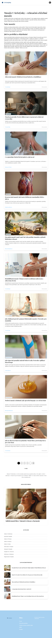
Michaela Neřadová (9, 410)
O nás (20, 621)
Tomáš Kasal (7, 87)
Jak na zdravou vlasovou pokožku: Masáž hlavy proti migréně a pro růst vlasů (25, 441)
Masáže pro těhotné (9, 551)
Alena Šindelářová (8, 248)
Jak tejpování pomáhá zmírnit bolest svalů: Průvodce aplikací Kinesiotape (25, 361)
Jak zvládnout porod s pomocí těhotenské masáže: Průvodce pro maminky (26, 320)
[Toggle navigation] (50, 2)
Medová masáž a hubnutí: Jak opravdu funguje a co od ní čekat (25, 400)
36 (33, 463)
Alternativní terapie (8, 546)
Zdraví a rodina (7, 541)
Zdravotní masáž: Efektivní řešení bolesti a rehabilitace (23, 77)
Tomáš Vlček (7, 127)
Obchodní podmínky (23, 623)
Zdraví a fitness (7, 539)
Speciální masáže (8, 536)
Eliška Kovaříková (8, 207)
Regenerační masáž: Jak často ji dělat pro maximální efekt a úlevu (24, 198)
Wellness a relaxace (9, 554)
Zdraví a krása (7, 544)
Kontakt (21, 629)
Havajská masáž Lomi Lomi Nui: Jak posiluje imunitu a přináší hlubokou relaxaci (25, 238)
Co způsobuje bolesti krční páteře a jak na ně (19, 157)
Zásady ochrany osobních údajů (26, 625)
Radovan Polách (8, 167)
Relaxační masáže (8, 549)
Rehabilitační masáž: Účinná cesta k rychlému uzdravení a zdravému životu (24, 280)
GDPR (20, 627)
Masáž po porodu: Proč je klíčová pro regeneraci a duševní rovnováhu (24, 118)
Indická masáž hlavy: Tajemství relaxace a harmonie (23, 521)
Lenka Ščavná (8, 370)
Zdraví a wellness (8, 534)
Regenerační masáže (9, 556)
